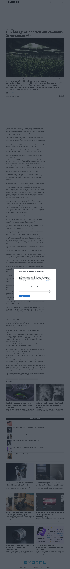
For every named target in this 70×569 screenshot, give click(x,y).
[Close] (54, 271)
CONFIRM (24, 296)
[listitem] (35, 290)
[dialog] (35, 284)
